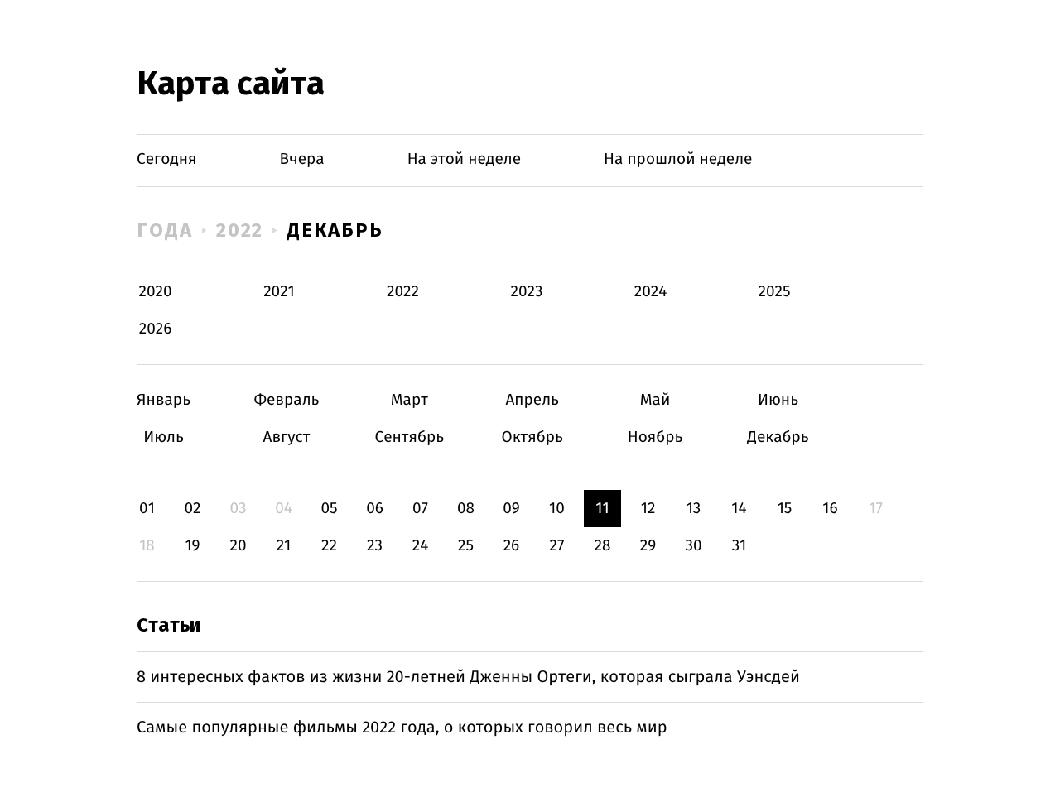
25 (466, 545)
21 (284, 545)
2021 (279, 291)
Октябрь (532, 437)
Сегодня (167, 159)
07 (420, 508)
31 (739, 545)
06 (374, 508)
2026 (155, 329)
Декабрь (335, 230)
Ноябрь (655, 437)
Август (286, 437)
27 (557, 545)
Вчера (302, 159)
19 (192, 545)
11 (602, 508)
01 (147, 508)
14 (738, 508)
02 (192, 508)
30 (693, 545)
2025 (775, 291)
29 (648, 545)
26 (512, 545)
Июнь (778, 400)
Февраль (286, 400)
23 (375, 545)
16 (829, 508)
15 (785, 508)
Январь (163, 400)
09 (511, 508)
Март (409, 400)
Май (655, 400)
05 (328, 508)
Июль (163, 437)
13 (694, 508)
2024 (650, 291)
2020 (155, 291)
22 (329, 545)
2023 (527, 291)
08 (466, 508)
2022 (240, 230)
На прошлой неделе (678, 159)
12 (648, 508)
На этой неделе (464, 159)
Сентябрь (409, 437)
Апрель (532, 400)
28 (603, 545)
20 (237, 545)
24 (420, 545)
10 (557, 508)
